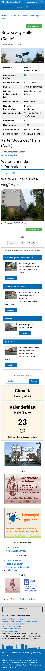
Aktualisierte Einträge (16, 551)
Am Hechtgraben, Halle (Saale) (19, 258)
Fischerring (29, 75)
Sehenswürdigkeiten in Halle (12, 619)
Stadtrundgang (31, 2)
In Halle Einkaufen (14, 564)
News (4, 631)
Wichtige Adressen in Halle (12, 626)
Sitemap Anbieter (30, 662)
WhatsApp (32, 243)
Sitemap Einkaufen (17, 662)
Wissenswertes (15, 16)
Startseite (4, 16)
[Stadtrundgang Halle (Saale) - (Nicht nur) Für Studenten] (22, 468)
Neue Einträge (13, 547)
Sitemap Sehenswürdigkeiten (13, 660)
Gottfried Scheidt (14, 560)
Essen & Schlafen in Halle (11, 621)
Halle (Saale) (12, 570)
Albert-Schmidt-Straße (15, 287)
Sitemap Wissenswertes (32, 665)
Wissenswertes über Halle (11, 629)
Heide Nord (10, 342)
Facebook (12, 243)
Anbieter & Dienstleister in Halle (13, 624)
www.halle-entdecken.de (11, 653)
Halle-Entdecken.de (12, 2)
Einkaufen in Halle (30, 621)
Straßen (26, 16)
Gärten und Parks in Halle (18, 567)
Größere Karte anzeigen (9, 155)
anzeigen (11, 278)
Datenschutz (26, 653)
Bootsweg (10, 173)
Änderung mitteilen (34, 26)
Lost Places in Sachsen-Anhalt (20, 599)
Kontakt (5, 655)
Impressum (13, 631)
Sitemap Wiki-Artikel (9, 667)
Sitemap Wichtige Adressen (12, 665)
